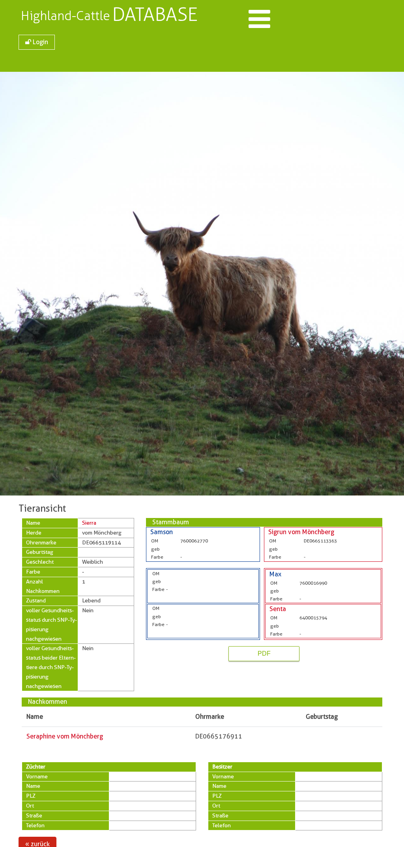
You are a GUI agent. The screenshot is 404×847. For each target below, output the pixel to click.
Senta (277, 609)
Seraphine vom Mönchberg (64, 736)
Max (275, 574)
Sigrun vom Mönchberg (301, 532)
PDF (264, 653)
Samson (161, 532)
